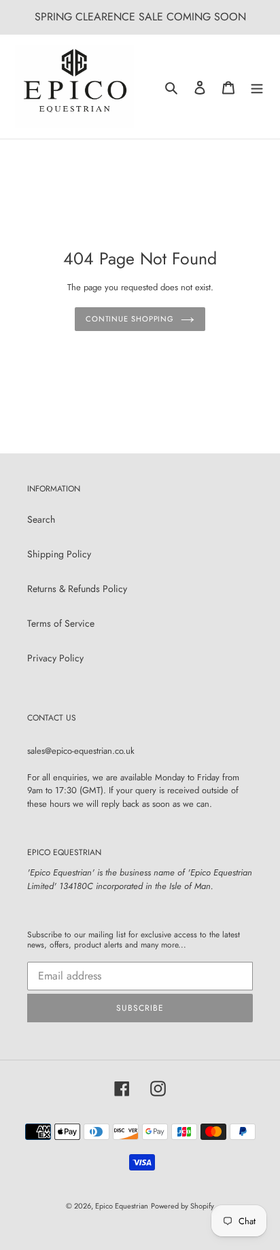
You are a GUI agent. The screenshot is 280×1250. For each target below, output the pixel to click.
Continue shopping (130, 318)
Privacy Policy (55, 658)
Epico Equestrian (121, 1205)
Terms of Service (60, 623)
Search (41, 519)
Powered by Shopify (182, 1205)
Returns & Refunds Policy (77, 588)
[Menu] (257, 87)
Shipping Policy (59, 554)
